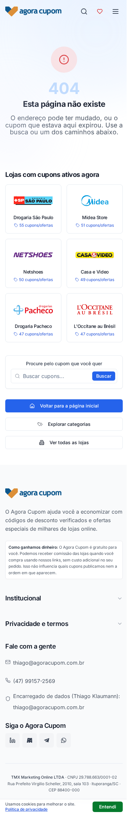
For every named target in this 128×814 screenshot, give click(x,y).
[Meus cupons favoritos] (100, 11)
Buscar (103, 376)
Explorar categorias (69, 424)
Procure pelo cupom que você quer (64, 363)
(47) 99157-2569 (34, 688)
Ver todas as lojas (69, 442)
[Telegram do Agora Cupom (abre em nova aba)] (46, 755)
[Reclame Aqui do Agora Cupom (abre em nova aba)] (29, 755)
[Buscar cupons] (84, 11)
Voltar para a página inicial (69, 405)
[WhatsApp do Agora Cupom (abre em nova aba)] (63, 755)
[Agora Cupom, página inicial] (33, 11)
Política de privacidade (26, 809)
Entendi (107, 806)
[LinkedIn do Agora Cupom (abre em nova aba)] (12, 755)
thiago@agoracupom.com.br (48, 669)
